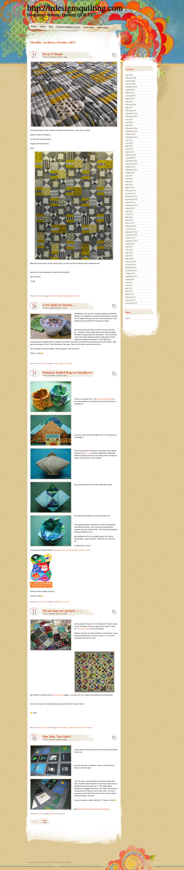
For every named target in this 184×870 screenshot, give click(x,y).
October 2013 (130, 202)
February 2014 (130, 190)
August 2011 (130, 279)
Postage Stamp (78, 727)
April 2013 (129, 220)
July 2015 (129, 140)
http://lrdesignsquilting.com (75, 7)
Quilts (39, 296)
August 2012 (130, 244)
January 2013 (130, 229)
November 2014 (131, 164)
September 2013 (131, 205)
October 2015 (130, 134)
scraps (55, 363)
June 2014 (129, 178)
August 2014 (130, 172)
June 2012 (129, 249)
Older (44, 821)
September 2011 (131, 276)
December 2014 (131, 161)
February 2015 (130, 155)
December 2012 (131, 232)
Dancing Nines (58, 695)
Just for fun (41, 363)
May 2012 (129, 252)
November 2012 (131, 235)
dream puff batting (55, 296)
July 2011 (129, 282)
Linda (65, 57)
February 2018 (130, 104)
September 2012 (131, 241)
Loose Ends (89, 27)
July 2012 (129, 247)
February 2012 (130, 261)
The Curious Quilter (84, 628)
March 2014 (129, 187)
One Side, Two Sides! (56, 736)
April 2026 (129, 75)
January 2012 (130, 264)
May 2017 (129, 107)
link (106, 635)
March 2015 (129, 152)
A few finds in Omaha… (58, 304)
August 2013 (130, 208)
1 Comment (76, 296)
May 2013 (129, 217)
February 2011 (130, 297)
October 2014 (130, 167)
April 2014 (129, 184)
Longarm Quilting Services (68, 26)
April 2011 (129, 291)
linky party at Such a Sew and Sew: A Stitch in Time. (72, 550)
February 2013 (130, 226)
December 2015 (131, 128)
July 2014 (129, 175)
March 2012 (129, 258)
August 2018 (130, 98)
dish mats (87, 453)
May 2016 (129, 125)
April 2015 (129, 149)
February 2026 (130, 78)
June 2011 (129, 285)
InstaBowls (56, 602)
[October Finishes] (41, 587)
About (42, 26)
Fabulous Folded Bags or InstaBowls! (67, 372)
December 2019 (131, 87)
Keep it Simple (52, 53)
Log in (127, 318)
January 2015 (130, 158)
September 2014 (131, 169)
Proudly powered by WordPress (37, 862)
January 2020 (130, 84)
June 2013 (129, 214)
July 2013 (129, 211)
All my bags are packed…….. (62, 610)
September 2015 (131, 137)
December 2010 (131, 303)
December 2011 (131, 267)
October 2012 (130, 238)
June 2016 (129, 122)
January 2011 (130, 300)
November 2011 (131, 270)
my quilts (69, 727)
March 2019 (129, 92)
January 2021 (130, 81)
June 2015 (129, 143)
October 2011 (130, 273)
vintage (61, 363)
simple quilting (66, 296)
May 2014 (129, 181)
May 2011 (129, 288)
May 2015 (129, 146)
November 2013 (131, 199)
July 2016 (129, 119)
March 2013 (129, 223)
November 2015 (131, 131)
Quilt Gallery (103, 27)
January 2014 (130, 193)
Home (33, 26)
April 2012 (129, 255)
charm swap (62, 727)
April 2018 (129, 101)
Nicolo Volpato (66, 862)
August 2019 (130, 89)
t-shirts (52, 813)
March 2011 (129, 294)
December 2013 (131, 196)
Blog (51, 26)
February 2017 (130, 110)
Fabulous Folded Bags (105, 399)
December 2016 (131, 113)
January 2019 (130, 95)
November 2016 (131, 116)
